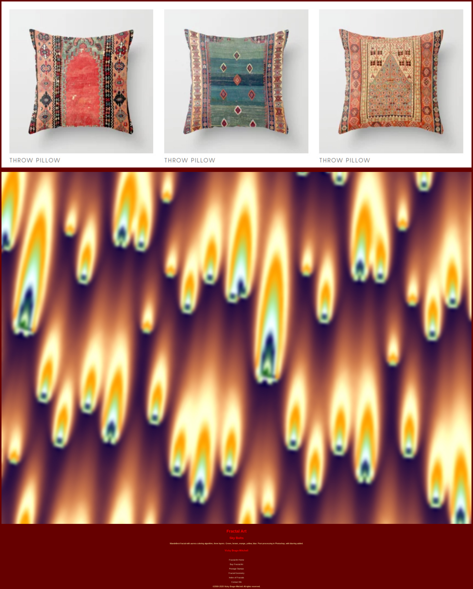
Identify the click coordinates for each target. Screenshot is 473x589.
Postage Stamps (236, 569)
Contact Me (236, 582)
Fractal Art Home (236, 560)
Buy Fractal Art (236, 564)
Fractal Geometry (236, 573)
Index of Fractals (236, 577)
